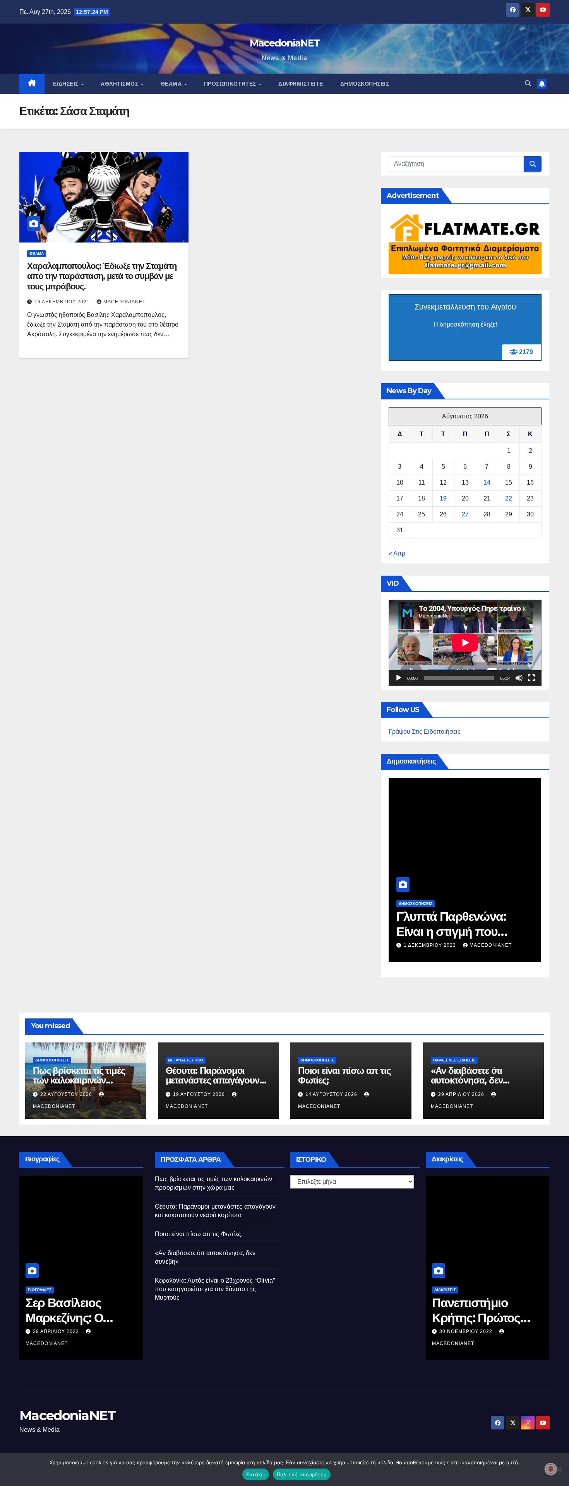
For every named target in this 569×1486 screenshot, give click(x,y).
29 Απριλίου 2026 (462, 1094)
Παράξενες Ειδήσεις (454, 1060)
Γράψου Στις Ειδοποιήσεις (425, 731)
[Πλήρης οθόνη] (531, 678)
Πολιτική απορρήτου (302, 1474)
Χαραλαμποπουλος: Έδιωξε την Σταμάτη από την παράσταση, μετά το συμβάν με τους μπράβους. (102, 276)
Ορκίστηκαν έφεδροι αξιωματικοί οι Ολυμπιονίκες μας (487, 1317)
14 (486, 482)
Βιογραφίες (39, 1290)
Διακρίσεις (445, 1290)
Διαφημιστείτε (300, 83)
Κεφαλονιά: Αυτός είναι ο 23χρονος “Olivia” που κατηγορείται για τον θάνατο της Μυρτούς (215, 1289)
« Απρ (397, 553)
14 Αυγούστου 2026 (332, 1094)
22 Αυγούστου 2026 (430, 945)
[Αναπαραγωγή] (399, 678)
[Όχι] (559, 1469)
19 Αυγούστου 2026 (199, 1094)
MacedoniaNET (285, 43)
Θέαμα (172, 83)
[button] (528, 83)
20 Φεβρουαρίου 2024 (469, 1331)
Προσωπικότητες (231, 83)
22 (508, 498)
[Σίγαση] (519, 678)
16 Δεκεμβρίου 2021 (62, 301)
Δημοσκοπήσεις (364, 83)
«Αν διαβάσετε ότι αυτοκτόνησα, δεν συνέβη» (467, 1080)
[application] (465, 643)
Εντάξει (255, 1474)
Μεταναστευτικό (185, 1060)
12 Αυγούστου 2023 (59, 1331)
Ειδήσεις (67, 83)
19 (443, 498)
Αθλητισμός (120, 83)
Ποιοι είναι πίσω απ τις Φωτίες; (344, 1075)
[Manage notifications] (551, 1469)
